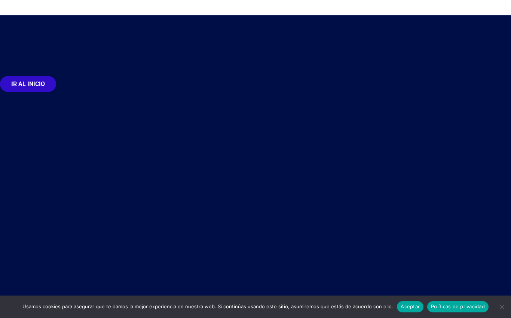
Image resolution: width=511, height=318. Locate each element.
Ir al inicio (28, 84)
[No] (501, 307)
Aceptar (410, 306)
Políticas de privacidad (458, 306)
